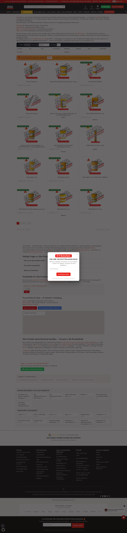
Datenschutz (72, 278)
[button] (3, 530)
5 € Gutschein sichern (63, 274)
